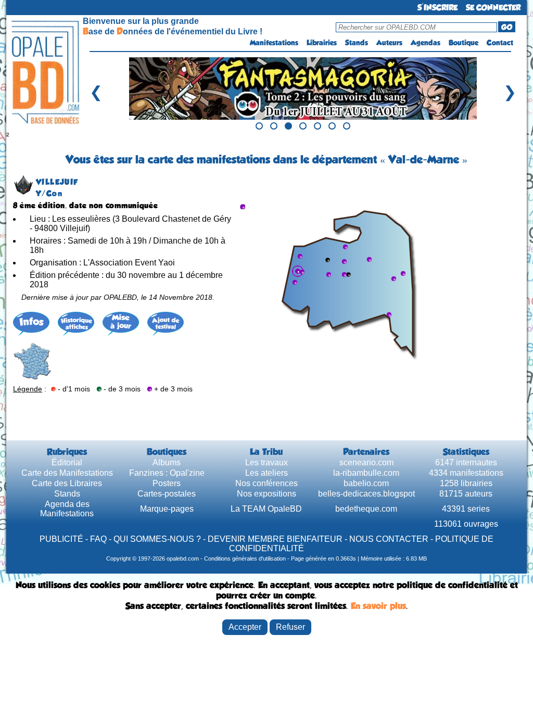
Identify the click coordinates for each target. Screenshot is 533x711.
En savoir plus (378, 606)
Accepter (245, 627)
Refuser (290, 627)
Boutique (463, 43)
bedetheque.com (366, 508)
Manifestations (274, 43)
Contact (500, 43)
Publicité (61, 539)
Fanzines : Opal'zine (167, 472)
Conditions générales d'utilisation (245, 558)
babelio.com (366, 483)
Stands (356, 43)
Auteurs (389, 43)
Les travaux (266, 462)
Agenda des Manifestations (67, 509)
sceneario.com (366, 462)
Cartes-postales (166, 493)
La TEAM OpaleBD (266, 508)
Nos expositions (266, 493)
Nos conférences (266, 483)
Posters (167, 483)
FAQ (98, 539)
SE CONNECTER (493, 7)
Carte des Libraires (67, 483)
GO (506, 27)
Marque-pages (167, 508)
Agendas (425, 43)
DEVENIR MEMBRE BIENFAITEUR (275, 539)
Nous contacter (388, 539)
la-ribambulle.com (366, 472)
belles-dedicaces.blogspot (366, 493)
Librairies (322, 43)
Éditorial (67, 462)
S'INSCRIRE (437, 7)
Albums (167, 462)
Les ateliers (266, 472)
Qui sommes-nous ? (157, 539)
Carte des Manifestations (67, 472)
